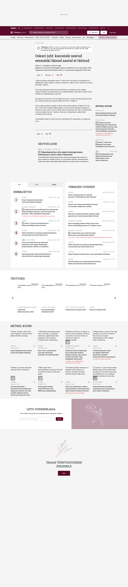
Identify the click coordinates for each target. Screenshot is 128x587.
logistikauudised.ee (39, 28)
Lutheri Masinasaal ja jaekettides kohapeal (32, 307)
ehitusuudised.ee (59, 28)
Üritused (68, 37)
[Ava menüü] (19, 28)
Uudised (24, 197)
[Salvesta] (59, 197)
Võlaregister (90, 37)
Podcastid (55, 37)
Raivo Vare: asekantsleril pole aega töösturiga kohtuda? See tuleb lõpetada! (48, 353)
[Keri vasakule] (13, 298)
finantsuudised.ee (93, 28)
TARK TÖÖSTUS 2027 (42, 37)
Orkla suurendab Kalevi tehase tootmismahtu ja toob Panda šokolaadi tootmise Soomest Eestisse (77, 389)
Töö (83, 37)
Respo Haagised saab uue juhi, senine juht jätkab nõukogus (89, 254)
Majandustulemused (29, 207)
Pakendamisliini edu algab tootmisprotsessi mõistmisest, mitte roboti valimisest (60, 153)
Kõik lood (20, 37)
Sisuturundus (76, 37)
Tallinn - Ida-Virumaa (48, 307)
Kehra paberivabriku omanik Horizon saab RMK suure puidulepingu (47, 389)
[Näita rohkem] (108, 28)
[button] (37, 419)
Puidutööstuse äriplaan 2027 (75, 310)
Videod (61, 37)
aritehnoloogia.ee (82, 28)
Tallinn (91, 307)
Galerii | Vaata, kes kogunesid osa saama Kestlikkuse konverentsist (105, 144)
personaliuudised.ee (71, 28)
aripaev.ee (102, 28)
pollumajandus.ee (27, 28)
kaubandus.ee (49, 28)
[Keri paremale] (115, 298)
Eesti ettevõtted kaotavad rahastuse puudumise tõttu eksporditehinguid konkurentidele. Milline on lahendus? (35, 244)
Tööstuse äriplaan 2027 (97, 310)
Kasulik (95, 346)
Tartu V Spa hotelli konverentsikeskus (78, 307)
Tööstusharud (29, 37)
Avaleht (13, 37)
